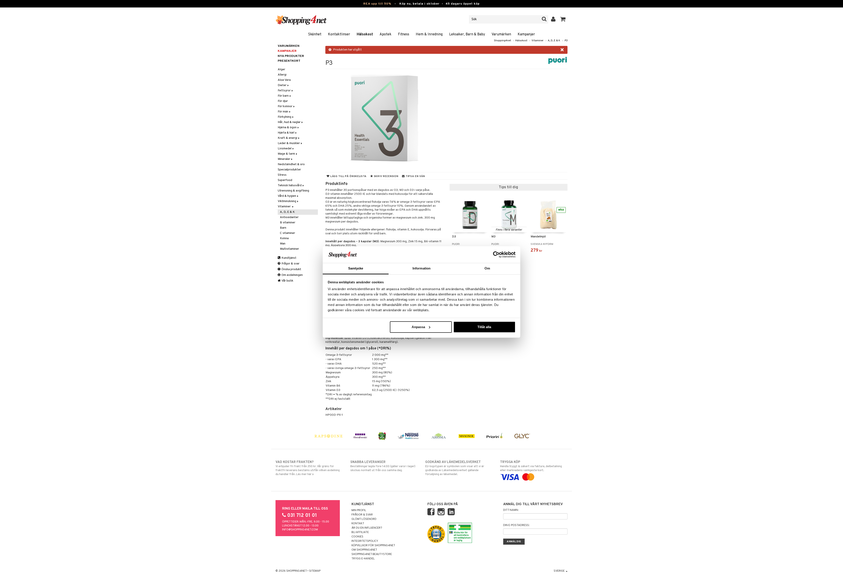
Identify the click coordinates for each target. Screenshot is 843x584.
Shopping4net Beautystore (371, 554)
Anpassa (418, 327)
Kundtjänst (288, 258)
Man (282, 244)
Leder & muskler (289, 143)
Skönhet (314, 34)
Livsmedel (285, 148)
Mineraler (284, 159)
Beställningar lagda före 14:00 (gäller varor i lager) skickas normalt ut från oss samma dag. (382, 466)
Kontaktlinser (339, 34)
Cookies (357, 537)
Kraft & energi (288, 138)
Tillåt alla (484, 327)
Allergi (282, 75)
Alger (281, 69)
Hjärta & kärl (286, 133)
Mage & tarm (287, 154)
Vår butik (287, 281)
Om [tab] (487, 268)
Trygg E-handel (363, 558)
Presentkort (289, 61)
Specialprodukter (289, 170)
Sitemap (315, 571)
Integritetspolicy (364, 541)
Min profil (358, 510)
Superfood (285, 180)
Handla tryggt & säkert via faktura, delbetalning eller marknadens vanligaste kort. (531, 466)
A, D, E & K (554, 40)
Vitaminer (537, 40)
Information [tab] (421, 268)
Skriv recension (385, 176)
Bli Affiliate (360, 532)
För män (283, 112)
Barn (283, 228)
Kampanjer (526, 34)
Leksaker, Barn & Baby (467, 34)
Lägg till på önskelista (348, 176)
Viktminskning (287, 201)
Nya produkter (291, 56)
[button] (562, 19)
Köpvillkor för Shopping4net (373, 545)
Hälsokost (365, 34)
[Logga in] (553, 19)
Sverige (559, 571)
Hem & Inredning (429, 34)
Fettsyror (284, 90)
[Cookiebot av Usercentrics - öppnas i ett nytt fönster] (496, 254)
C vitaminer (287, 233)
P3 (565, 40)
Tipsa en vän (415, 176)
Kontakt (357, 523)
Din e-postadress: (516, 525)
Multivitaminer (289, 249)
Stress (282, 175)
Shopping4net (502, 40)
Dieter (282, 85)
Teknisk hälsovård (290, 185)
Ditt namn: (511, 510)
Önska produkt (291, 269)
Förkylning (285, 117)
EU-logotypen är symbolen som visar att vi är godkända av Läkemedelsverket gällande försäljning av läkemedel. (454, 468)
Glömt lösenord (363, 519)
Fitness (403, 34)
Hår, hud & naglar (289, 122)
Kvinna (284, 238)
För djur (283, 101)
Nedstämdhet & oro (291, 164)
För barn (283, 96)
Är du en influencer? (366, 528)
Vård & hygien (287, 196)
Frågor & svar (290, 264)
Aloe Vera (284, 80)
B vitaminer (287, 222)
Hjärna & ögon (287, 127)
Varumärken (501, 34)
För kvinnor (285, 106)
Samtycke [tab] (355, 268)
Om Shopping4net (364, 550)
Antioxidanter (289, 217)
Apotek (385, 34)
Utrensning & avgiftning (293, 191)
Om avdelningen (292, 275)
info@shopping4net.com (300, 530)
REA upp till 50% (377, 4)
